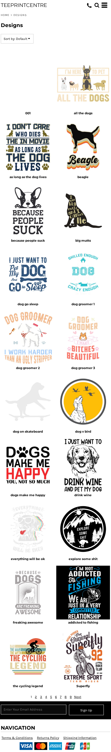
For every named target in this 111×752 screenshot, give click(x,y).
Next (77, 697)
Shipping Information (80, 738)
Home (5, 15)
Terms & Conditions (17, 738)
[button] (96, 5)
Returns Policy (48, 738)
